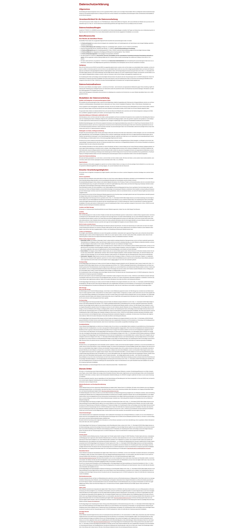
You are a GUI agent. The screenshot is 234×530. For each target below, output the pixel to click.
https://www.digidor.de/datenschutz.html (110, 391)
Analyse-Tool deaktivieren (93, 501)
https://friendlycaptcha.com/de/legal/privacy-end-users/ (139, 448)
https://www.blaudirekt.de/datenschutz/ (102, 521)
